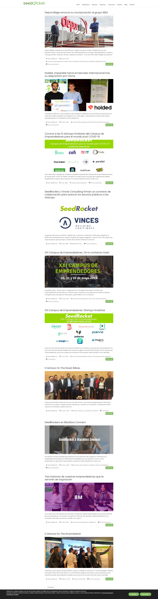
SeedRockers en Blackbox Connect (65, 422)
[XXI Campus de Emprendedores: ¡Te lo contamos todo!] (79, 256)
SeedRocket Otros (101, 61)
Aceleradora (86, 4)
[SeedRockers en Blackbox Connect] (79, 426)
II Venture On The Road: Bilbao (62, 368)
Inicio (78, 4)
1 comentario (105, 410)
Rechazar (145, 594)
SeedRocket (92, 61)
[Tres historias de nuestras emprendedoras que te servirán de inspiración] (79, 483)
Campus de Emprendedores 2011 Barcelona (76, 61)
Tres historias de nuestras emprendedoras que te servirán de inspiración (74, 478)
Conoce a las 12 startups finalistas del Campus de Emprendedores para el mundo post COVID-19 (74, 135)
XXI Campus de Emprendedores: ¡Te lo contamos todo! (77, 252)
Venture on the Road (92, 410)
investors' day (82, 410)
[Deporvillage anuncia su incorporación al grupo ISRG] (79, 16)
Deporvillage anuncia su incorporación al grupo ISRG (76, 12)
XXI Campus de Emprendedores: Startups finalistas (75, 310)
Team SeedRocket (52, 58)
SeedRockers (105, 465)
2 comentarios (51, 359)
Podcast (132, 4)
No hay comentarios (53, 64)
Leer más (109, 64)
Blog (125, 4)
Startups (94, 4)
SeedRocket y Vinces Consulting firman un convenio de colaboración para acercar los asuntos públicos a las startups (78, 194)
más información (107, 593)
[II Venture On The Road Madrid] (79, 538)
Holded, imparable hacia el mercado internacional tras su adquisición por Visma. (77, 74)
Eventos (119, 4)
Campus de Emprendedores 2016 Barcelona (84, 122)
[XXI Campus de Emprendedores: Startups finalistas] (79, 314)
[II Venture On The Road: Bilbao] (79, 372)
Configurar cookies (12, 594)
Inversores (111, 4)
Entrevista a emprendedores (81, 465)
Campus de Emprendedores (55, 61)
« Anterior (50, 587)
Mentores (103, 4)
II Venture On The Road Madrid (63, 533)
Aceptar (133, 594)
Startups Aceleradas (103, 122)
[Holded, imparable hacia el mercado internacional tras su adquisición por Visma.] (79, 80)
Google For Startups (95, 465)
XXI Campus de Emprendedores (98, 298)
